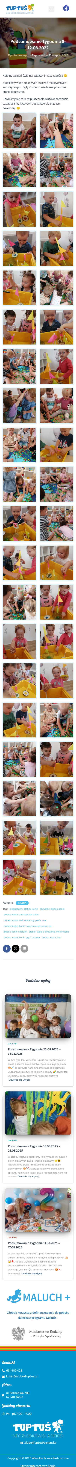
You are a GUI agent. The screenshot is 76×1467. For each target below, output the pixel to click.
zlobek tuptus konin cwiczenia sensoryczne (27, 926)
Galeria (22, 903)
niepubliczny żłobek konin (24, 908)
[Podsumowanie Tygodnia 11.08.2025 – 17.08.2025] (38, 1209)
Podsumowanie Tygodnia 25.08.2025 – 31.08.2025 (34, 1052)
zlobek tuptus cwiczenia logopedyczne (25, 920)
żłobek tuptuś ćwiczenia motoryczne (49, 931)
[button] (51, 9)
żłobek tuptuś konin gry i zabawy (22, 937)
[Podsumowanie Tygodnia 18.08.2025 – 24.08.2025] (38, 1112)
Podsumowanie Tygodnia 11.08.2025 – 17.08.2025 (34, 1245)
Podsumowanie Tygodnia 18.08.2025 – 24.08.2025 (34, 1148)
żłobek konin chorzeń (15, 931)
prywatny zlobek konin (52, 908)
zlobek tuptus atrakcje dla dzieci (21, 914)
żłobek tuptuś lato (51, 937)
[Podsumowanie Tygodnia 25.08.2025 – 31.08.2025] (38, 1015)
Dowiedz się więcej (19, 1079)
